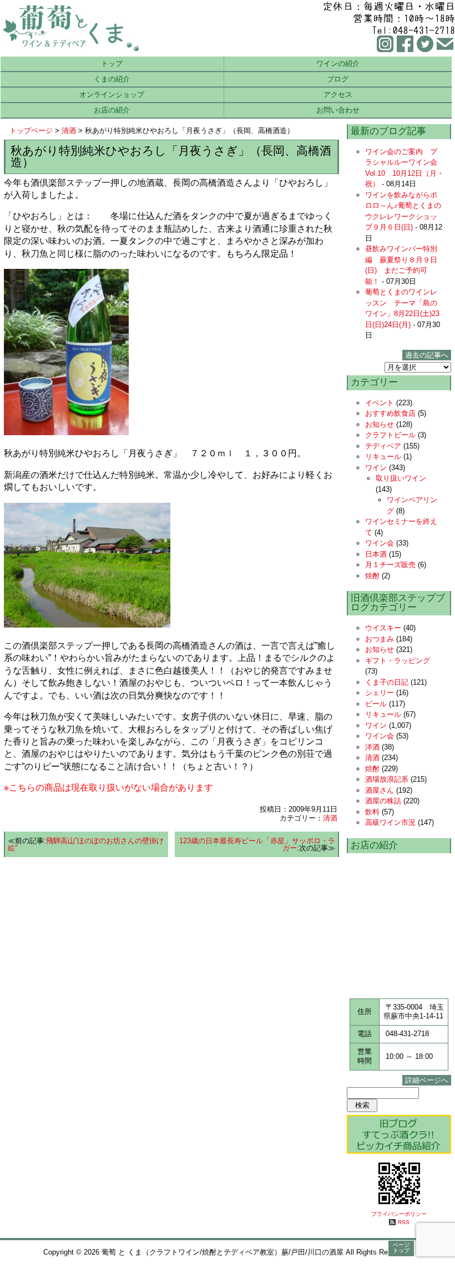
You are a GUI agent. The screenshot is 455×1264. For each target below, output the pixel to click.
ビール (376, 704)
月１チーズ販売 (390, 564)
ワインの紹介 (338, 63)
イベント (379, 403)
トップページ (31, 130)
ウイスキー (383, 628)
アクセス (337, 94)
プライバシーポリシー (399, 1214)
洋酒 (372, 747)
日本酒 (376, 554)
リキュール (383, 456)
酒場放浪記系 (386, 779)
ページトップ (401, 1247)
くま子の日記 (386, 682)
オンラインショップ (111, 94)
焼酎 (372, 576)
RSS (404, 1222)
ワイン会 (379, 543)
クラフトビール (390, 435)
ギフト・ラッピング (397, 660)
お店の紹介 (112, 110)
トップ (112, 63)
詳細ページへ (426, 1080)
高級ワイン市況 (390, 822)
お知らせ (379, 424)
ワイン (376, 467)
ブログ (337, 79)
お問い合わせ (338, 110)
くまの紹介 (112, 79)
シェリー (379, 693)
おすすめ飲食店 (390, 413)
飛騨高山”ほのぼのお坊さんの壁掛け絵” (86, 844)
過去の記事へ (426, 355)
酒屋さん (379, 790)
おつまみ (379, 639)
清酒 (69, 130)
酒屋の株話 (383, 801)
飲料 (372, 812)
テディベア (383, 446)
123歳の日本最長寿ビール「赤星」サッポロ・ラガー (257, 844)
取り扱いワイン (401, 478)
